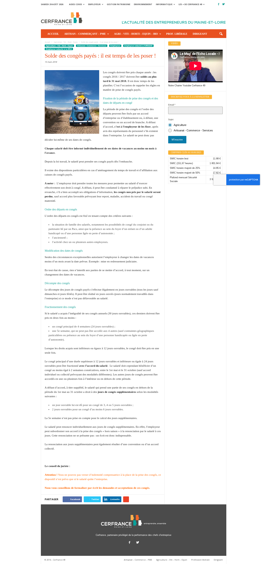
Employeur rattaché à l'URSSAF (138, 46)
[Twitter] (223, 4)
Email (171, 105)
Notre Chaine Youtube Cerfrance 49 (186, 85)
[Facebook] (219, 4)
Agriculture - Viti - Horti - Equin (59, 46)
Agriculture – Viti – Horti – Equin (171, 559)
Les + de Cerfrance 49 (190, 4)
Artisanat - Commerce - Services (91, 46)
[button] (221, 34)
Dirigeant (200, 34)
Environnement (143, 4)
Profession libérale (200, 559)
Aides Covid (75, 4)
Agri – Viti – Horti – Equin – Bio (136, 34)
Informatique (164, 4)
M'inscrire (177, 139)
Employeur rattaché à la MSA (59, 49)
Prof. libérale (176, 34)
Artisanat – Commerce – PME (138, 559)
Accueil (53, 34)
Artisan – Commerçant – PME (85, 34)
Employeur (94, 4)
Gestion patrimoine (118, 4)
